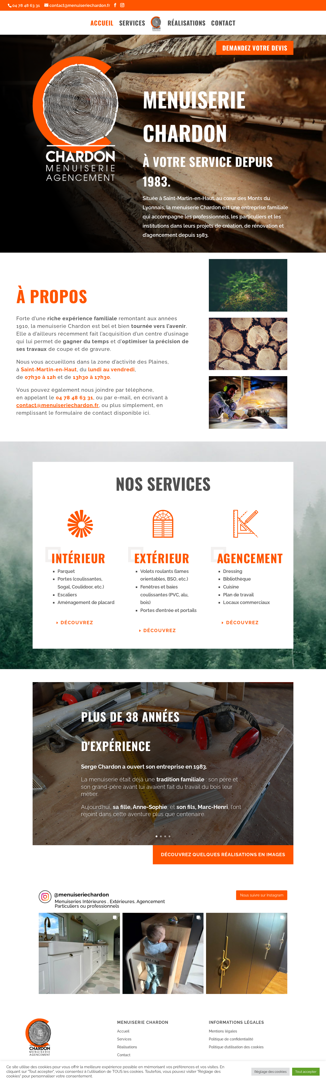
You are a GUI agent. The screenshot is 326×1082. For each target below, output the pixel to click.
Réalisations (127, 1047)
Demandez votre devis (254, 47)
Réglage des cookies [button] (270, 1072)
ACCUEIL (102, 24)
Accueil (123, 1031)
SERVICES (132, 24)
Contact (123, 1055)
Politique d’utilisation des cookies (236, 1047)
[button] (79, 953)
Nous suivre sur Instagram (261, 895)
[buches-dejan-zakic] (248, 369)
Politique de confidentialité (231, 1039)
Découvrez (77, 622)
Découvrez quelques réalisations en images (223, 854)
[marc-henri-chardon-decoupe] (248, 427)
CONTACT (223, 24)
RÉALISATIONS (187, 24)
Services (124, 1039)
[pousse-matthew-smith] (248, 310)
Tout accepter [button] (306, 1072)
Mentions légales (223, 1031)
